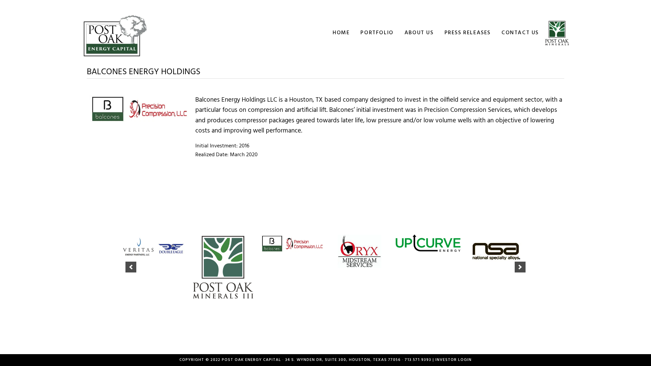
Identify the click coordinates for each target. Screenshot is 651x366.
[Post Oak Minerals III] (223, 267)
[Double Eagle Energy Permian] (154, 248)
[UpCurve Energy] (428, 243)
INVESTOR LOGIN (453, 360)
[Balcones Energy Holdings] (291, 243)
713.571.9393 (418, 360)
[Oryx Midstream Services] (359, 251)
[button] (130, 267)
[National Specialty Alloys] (496, 251)
